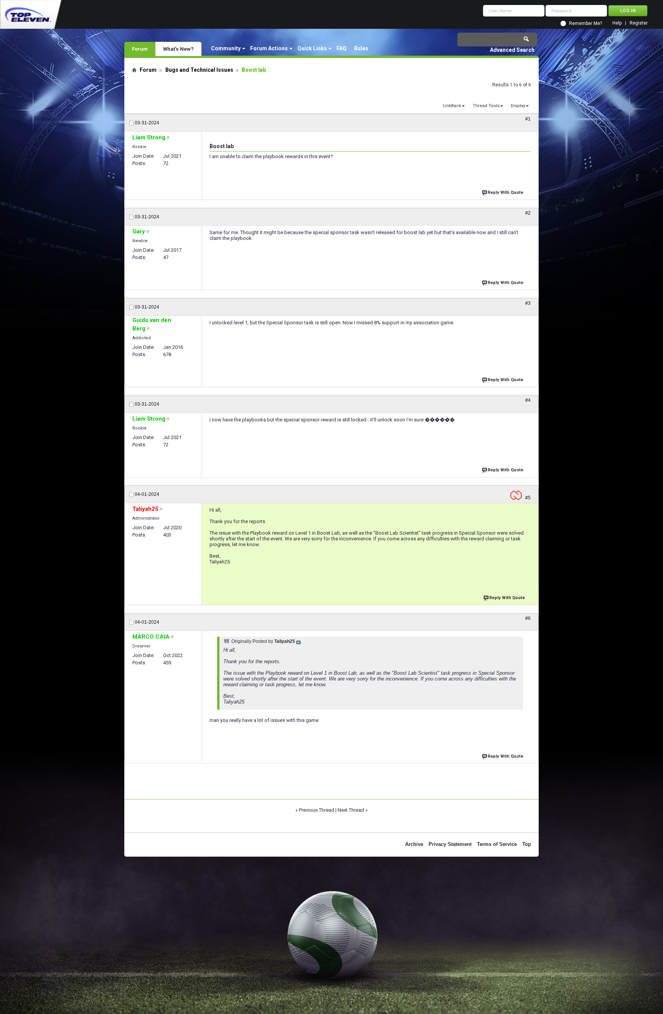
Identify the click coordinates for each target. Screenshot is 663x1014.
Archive (414, 844)
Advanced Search (512, 50)
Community (226, 48)
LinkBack (452, 105)
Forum (140, 49)
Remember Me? (585, 23)
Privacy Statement (450, 844)
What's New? (178, 49)
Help (617, 23)
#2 (528, 213)
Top (526, 844)
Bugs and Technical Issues (199, 70)
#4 (528, 400)
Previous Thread (316, 810)
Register (639, 23)
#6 (528, 618)
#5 (528, 497)
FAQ (341, 48)
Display (518, 105)
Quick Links (312, 48)
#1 (528, 119)
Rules (361, 48)
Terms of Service (497, 844)
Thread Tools (486, 105)
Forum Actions (269, 48)
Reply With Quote (505, 192)
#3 (528, 303)
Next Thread (351, 810)
